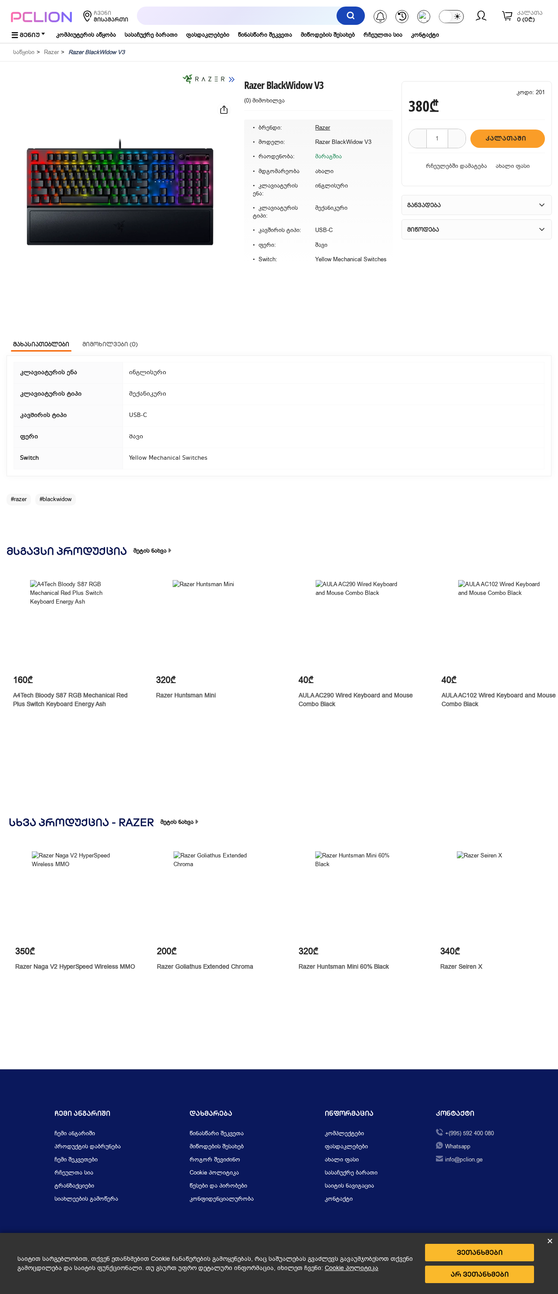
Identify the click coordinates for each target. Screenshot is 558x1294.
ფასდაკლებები (207, 34)
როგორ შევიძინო (215, 1159)
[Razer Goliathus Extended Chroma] (218, 896)
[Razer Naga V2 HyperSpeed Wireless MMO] (76, 896)
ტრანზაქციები (74, 1185)
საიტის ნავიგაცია (349, 1185)
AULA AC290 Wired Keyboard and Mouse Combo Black (356, 699)
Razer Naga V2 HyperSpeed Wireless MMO (75, 967)
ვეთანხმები (480, 1252)
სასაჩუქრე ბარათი (151, 34)
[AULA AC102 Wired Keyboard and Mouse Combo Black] (503, 624)
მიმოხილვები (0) (110, 344)
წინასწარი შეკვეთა (265, 34)
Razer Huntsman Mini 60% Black (344, 967)
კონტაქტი (425, 34)
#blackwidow (55, 499)
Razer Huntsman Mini (186, 695)
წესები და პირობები (218, 1185)
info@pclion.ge (464, 1159)
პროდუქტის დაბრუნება (87, 1146)
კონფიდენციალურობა (222, 1198)
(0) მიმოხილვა (264, 100)
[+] (457, 138)
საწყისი (23, 52)
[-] (417, 138)
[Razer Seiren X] (501, 896)
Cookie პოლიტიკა (214, 1172)
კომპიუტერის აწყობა (86, 34)
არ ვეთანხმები (480, 1274)
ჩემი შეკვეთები (76, 1159)
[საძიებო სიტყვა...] (351, 16)
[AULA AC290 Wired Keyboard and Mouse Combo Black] (360, 624)
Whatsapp (457, 1146)
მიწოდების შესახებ (328, 34)
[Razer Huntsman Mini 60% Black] (360, 896)
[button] (119, 198)
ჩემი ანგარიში (74, 1133)
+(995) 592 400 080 (469, 1133)
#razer (19, 499)
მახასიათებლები (41, 344)
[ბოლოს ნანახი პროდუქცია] (401, 16)
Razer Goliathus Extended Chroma (205, 967)
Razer (51, 52)
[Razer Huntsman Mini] (217, 624)
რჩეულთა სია (383, 34)
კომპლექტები (344, 1133)
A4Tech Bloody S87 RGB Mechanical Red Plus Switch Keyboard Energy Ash (70, 699)
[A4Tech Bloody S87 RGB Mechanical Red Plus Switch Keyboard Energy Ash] (74, 624)
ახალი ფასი (513, 166)
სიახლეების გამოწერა (86, 1198)
